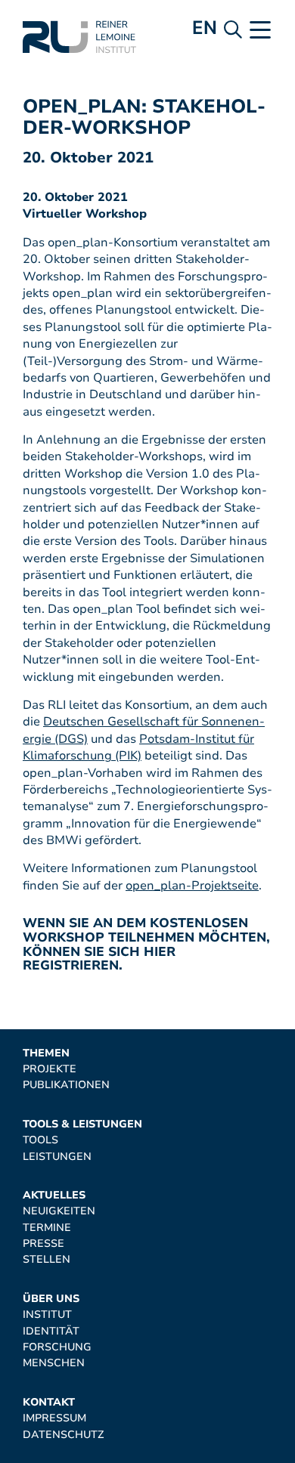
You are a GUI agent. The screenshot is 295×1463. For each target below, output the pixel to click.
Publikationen (66, 1084)
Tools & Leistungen (82, 1124)
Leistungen (57, 1156)
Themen (46, 1053)
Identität (51, 1331)
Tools (40, 1140)
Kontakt (49, 1402)
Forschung (57, 1347)
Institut (47, 1314)
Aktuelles (54, 1195)
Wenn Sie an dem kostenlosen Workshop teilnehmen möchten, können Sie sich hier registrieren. (146, 944)
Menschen (54, 1363)
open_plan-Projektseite (192, 885)
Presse (43, 1243)
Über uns (51, 1298)
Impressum (54, 1418)
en (204, 28)
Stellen (46, 1259)
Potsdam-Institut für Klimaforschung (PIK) (138, 747)
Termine (47, 1227)
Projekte (49, 1069)
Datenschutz (63, 1434)
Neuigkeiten (59, 1211)
